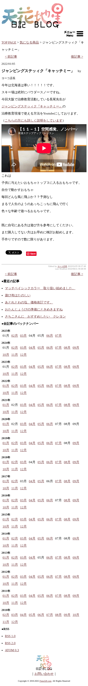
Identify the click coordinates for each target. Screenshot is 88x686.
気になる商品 (29, 42)
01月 (6, 385)
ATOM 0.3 (12, 650)
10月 (6, 354)
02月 (14, 335)
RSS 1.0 (10, 636)
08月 (67, 347)
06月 (49, 335)
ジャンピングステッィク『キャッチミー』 (31, 106)
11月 (14, 354)
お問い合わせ (44, 673)
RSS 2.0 (10, 643)
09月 (76, 347)
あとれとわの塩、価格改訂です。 (29, 302)
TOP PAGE (8, 42)
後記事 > (77, 56)
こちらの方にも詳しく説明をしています (33, 120)
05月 (41, 347)
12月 (23, 354)
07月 (58, 335)
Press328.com (45, 681)
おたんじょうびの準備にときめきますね (34, 309)
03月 (23, 335)
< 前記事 (11, 56)
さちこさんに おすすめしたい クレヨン (35, 316)
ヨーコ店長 (62, 266)
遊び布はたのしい (18, 295)
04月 (32, 347)
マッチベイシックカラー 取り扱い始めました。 (40, 288)
